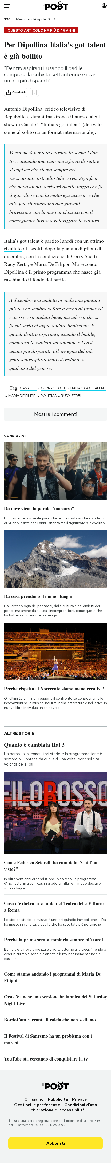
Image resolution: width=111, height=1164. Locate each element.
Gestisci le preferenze (37, 1104)
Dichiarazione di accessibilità (56, 1110)
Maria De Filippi (22, 395)
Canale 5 (28, 388)
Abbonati (55, 1143)
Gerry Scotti (53, 388)
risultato (13, 248)
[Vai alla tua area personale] (104, 5)
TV (7, 19)
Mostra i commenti (55, 414)
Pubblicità (58, 1099)
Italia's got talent (88, 388)
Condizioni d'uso (80, 1104)
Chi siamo (34, 1099)
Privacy (79, 1099)
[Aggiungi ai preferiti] (34, 92)
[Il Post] (55, 5)
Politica (49, 395)
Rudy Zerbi (71, 395)
